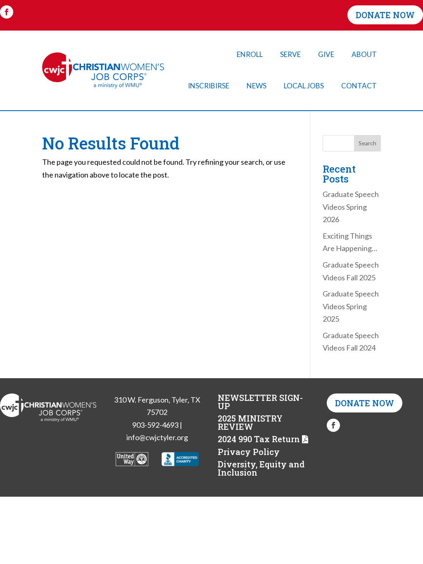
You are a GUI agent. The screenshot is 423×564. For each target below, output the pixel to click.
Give (326, 54)
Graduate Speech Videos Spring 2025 (351, 306)
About (364, 54)
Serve (290, 54)
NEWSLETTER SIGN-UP (260, 401)
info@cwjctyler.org (157, 437)
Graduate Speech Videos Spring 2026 (351, 207)
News (256, 85)
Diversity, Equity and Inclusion (261, 468)
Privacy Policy (249, 451)
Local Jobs (304, 85)
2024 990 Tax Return (259, 439)
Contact (359, 85)
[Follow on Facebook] (6, 12)
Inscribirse (208, 85)
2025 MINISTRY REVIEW (250, 422)
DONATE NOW (385, 14)
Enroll (250, 54)
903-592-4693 (155, 424)
